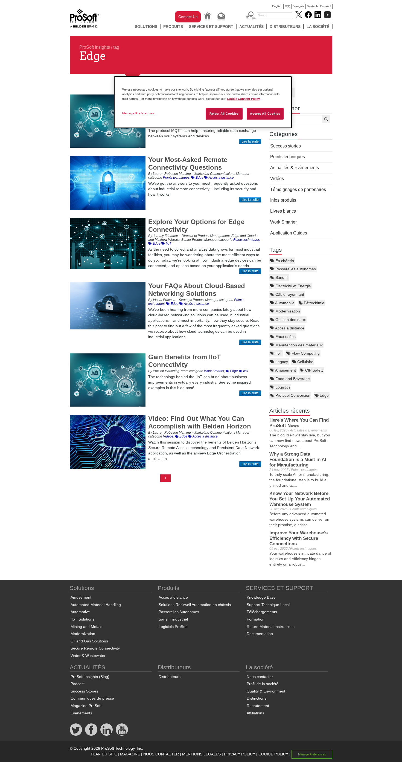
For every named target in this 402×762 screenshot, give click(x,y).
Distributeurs (285, 26)
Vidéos (277, 178)
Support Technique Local (268, 604)
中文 (287, 6)
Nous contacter (260, 676)
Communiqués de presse (92, 698)
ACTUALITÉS (251, 26)
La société (318, 26)
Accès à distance (289, 328)
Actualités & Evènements (294, 167)
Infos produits (283, 200)
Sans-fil (281, 277)
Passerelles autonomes (295, 269)
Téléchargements (262, 612)
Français (298, 6)
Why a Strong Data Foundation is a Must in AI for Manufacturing (297, 459)
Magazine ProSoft (86, 705)
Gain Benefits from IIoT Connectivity (184, 360)
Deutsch (312, 6)
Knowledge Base (261, 597)
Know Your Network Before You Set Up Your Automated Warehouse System (299, 499)
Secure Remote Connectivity (95, 648)
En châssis (284, 261)
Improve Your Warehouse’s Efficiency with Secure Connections (298, 538)
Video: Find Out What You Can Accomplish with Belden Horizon (199, 422)
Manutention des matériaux (298, 345)
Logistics (282, 387)
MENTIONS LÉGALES (201, 754)
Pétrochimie (313, 303)
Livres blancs (283, 211)
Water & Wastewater (88, 655)
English (277, 6)
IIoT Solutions (82, 619)
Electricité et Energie (292, 286)
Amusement (285, 370)
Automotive (80, 612)
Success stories (285, 146)
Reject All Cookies (223, 113)
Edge (324, 395)
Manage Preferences (138, 113)
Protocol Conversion (292, 395)
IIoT (278, 353)
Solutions (146, 26)
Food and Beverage (292, 378)
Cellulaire (304, 362)
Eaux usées (285, 336)
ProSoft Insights (94, 47)
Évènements (81, 713)
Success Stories (84, 691)
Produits (173, 26)
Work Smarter (283, 222)
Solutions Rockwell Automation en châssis (195, 604)
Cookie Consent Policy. (243, 98)
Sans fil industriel (173, 619)
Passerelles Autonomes (179, 612)
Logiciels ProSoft (173, 626)
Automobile (284, 303)
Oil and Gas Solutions (89, 641)
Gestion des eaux (290, 319)
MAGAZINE (130, 754)
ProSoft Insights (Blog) (90, 676)
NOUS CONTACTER (161, 754)
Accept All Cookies (265, 113)
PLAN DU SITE (104, 754)
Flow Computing (305, 353)
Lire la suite (250, 141)
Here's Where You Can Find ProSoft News (299, 423)
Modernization (287, 311)
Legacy (281, 362)
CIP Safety (314, 370)
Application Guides (288, 233)
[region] (203, 102)
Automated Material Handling (96, 604)
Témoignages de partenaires (298, 189)
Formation (255, 619)
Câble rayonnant (289, 294)
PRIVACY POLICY (239, 754)
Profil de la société (262, 684)
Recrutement (258, 705)
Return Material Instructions (271, 626)
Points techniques (287, 156)
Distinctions (256, 698)
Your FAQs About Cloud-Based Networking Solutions (196, 289)
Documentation (260, 633)
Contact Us (187, 17)
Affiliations (255, 713)
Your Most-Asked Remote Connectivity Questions (187, 163)
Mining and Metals (86, 626)
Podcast (78, 684)
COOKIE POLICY (273, 754)
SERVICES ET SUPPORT (211, 26)
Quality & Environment (266, 691)
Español (325, 6)
